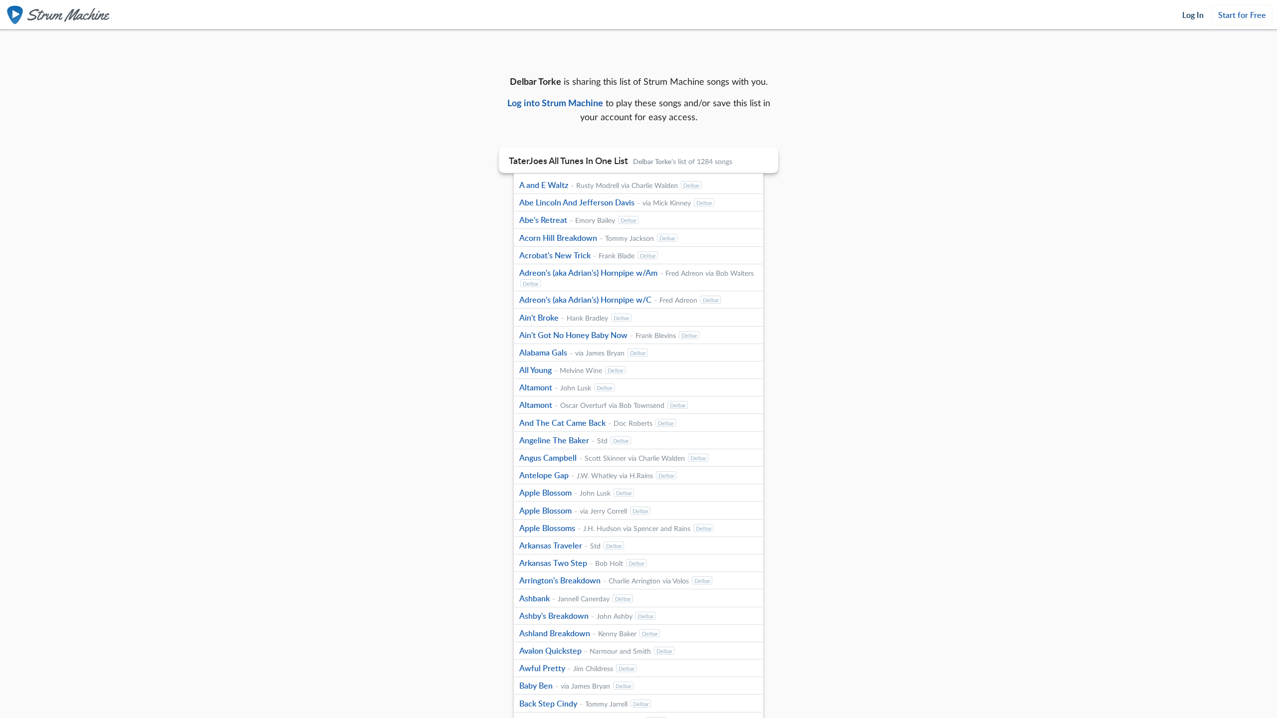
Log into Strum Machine (555, 102)
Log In (1193, 14)
